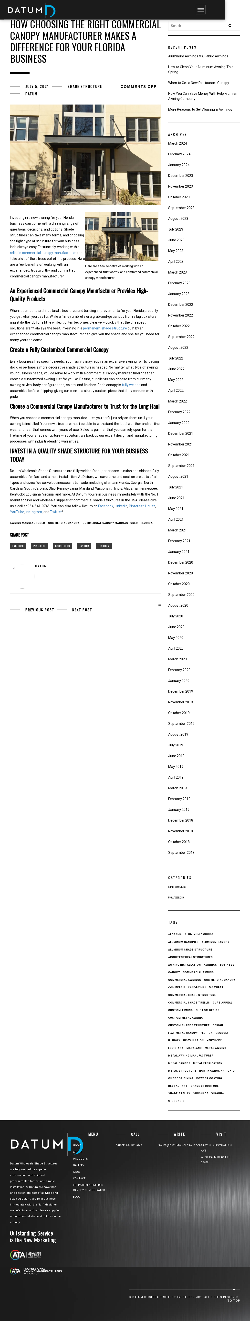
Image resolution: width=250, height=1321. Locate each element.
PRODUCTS (80, 1158)
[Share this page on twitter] (84, 546)
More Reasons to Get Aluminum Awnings (200, 109)
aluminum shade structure (190, 949)
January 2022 (178, 423)
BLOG (76, 1196)
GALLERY (78, 1165)
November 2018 (180, 831)
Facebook (105, 506)
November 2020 (180, 573)
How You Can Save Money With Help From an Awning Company (202, 96)
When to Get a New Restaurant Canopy (198, 83)
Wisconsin (176, 1101)
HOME (77, 1145)
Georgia (222, 1033)
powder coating (209, 1078)
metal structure (182, 1070)
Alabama (175, 934)
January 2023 (178, 294)
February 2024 (179, 154)
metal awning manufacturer (191, 1055)
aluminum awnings (199, 934)
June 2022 (176, 369)
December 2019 (180, 691)
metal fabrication (207, 1063)
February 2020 (179, 670)
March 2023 (177, 272)
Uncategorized (176, 897)
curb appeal (222, 1002)
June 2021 (176, 498)
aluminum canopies (183, 942)
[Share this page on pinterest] (39, 546)
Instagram (34, 512)
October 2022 (179, 326)
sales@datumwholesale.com (180, 1145)
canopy (174, 972)
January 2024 (178, 165)
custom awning (180, 1010)
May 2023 (175, 251)
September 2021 (181, 466)
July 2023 (175, 229)
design (218, 1025)
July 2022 (175, 358)
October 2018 (179, 842)
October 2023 (179, 197)
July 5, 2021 (37, 86)
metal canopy (179, 1063)
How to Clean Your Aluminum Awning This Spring (200, 69)
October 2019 (179, 713)
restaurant (178, 1086)
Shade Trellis (179, 1093)
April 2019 (176, 777)
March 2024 (177, 143)
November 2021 (180, 444)
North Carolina (212, 1070)
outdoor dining (180, 1078)
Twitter (56, 512)
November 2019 (180, 702)
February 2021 (179, 541)
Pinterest (136, 506)
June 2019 (176, 756)
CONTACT (79, 1178)
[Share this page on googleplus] (62, 546)
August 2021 (178, 476)
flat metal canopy (183, 1033)
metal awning (215, 1048)
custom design (208, 1010)
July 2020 (175, 616)
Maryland (194, 1048)
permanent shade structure (105, 328)
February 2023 (179, 283)
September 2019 (181, 724)
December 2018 (180, 820)
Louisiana (176, 1048)
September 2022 (181, 337)
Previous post (39, 609)
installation (193, 1040)
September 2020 (181, 595)
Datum (31, 93)
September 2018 (181, 853)
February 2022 (179, 412)
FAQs (76, 1171)
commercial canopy (64, 523)
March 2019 (177, 788)
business (227, 964)
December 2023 (180, 176)
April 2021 (176, 519)
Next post (82, 609)
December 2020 (180, 562)
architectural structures (190, 957)
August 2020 (178, 605)
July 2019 (175, 745)
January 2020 (178, 681)
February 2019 (179, 799)
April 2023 (176, 262)
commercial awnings (184, 980)
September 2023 (181, 208)
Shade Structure (85, 86)
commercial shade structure (192, 995)
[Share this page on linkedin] (104, 546)
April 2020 (176, 648)
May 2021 (175, 509)
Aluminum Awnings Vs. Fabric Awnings (198, 56)
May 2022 (175, 380)
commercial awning (198, 972)
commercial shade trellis (189, 1002)
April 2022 (176, 390)
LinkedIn (121, 506)
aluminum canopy (215, 942)
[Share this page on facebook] (18, 546)
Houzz (150, 506)
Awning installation (184, 964)
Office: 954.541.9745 (129, 1145)
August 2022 (178, 347)
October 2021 (179, 455)
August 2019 (178, 734)
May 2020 (175, 638)
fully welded (131, 385)
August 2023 (178, 219)
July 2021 (175, 487)
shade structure (205, 1086)
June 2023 (176, 240)
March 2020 (177, 659)
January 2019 (178, 810)
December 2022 (180, 304)
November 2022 (180, 315)
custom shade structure (189, 1025)
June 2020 (176, 627)
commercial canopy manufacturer (110, 523)
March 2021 (177, 530)
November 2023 (180, 186)
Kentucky (214, 1040)
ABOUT (77, 1152)
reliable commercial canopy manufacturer (43, 253)
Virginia (217, 1093)
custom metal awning (185, 1017)
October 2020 (179, 584)
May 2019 (175, 767)
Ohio (231, 1070)
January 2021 (178, 552)
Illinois (174, 1040)
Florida (147, 523)
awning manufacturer (27, 523)
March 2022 (177, 401)
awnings (210, 964)
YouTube (17, 512)
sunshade (200, 1093)
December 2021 (180, 433)
